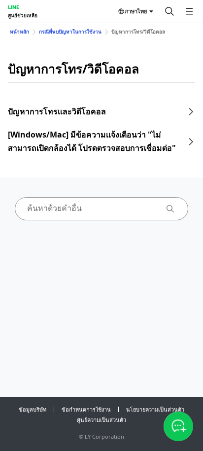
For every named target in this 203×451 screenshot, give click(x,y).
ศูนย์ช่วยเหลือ (22, 15)
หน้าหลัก (19, 31)
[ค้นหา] (169, 11)
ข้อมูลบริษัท (32, 409)
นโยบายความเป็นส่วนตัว (155, 409)
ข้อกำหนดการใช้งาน (86, 409)
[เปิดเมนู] (189, 11)
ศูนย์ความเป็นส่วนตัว (101, 419)
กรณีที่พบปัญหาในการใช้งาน (70, 31)
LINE (13, 6)
